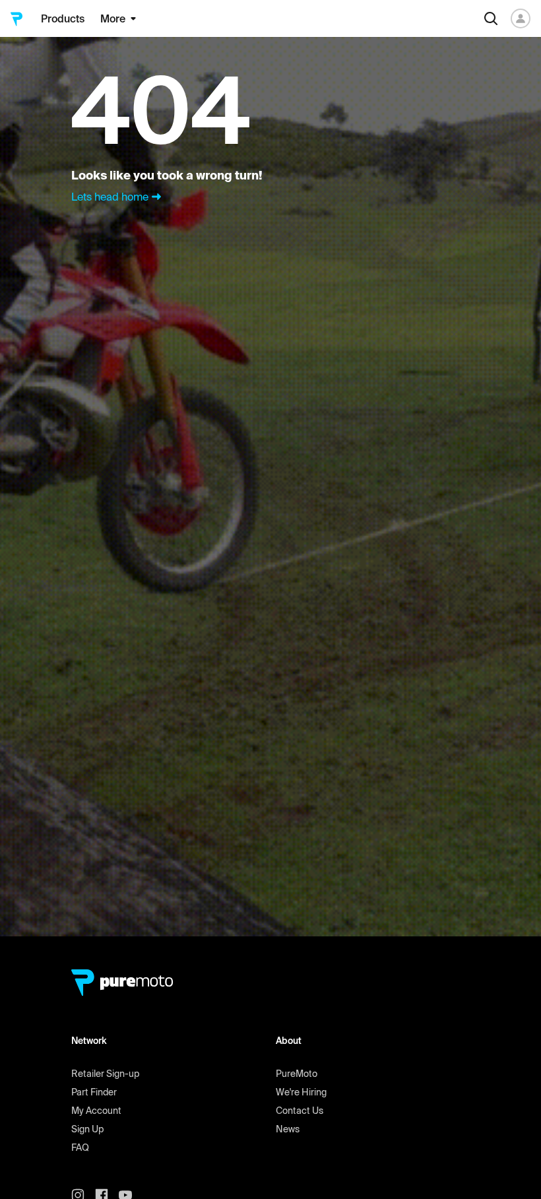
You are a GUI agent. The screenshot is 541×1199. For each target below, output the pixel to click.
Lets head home (109, 197)
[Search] (490, 18)
